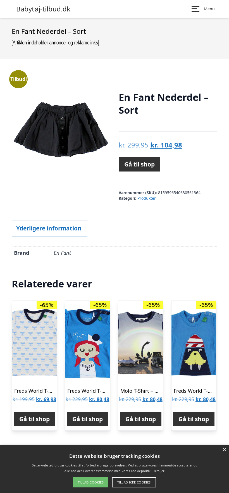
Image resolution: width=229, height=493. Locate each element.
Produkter (146, 198)
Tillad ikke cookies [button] (134, 482)
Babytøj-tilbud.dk (43, 8)
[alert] (114, 469)
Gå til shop (139, 164)
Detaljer (158, 471)
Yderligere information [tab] (49, 228)
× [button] (224, 450)
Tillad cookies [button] (91, 482)
